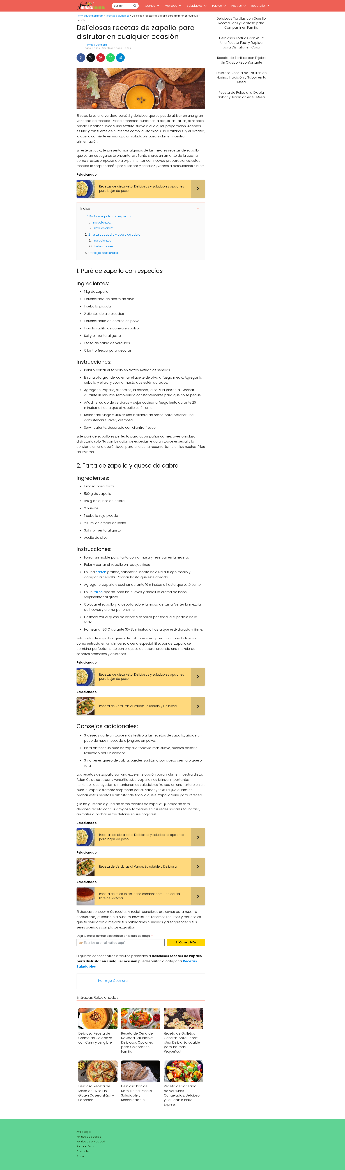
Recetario (258, 6)
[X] (90, 57)
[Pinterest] (100, 57)
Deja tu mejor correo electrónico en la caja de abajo (113, 936)
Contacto (83, 1151)
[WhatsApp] (110, 57)
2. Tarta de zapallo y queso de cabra (114, 235)
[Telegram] (120, 57)
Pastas (217, 6)
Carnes (150, 6)
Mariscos (171, 6)
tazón (98, 592)
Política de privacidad (91, 1141)
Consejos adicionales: (103, 253)
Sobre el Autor (86, 1146)
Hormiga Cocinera (96, 44)
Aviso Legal (84, 1132)
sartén (101, 572)
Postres (236, 6)
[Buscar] (135, 5)
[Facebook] (81, 57)
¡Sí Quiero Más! (186, 942)
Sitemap (82, 1156)
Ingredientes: (102, 222)
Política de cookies (89, 1136)
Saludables (195, 6)
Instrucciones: (103, 228)
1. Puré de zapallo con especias (109, 216)
